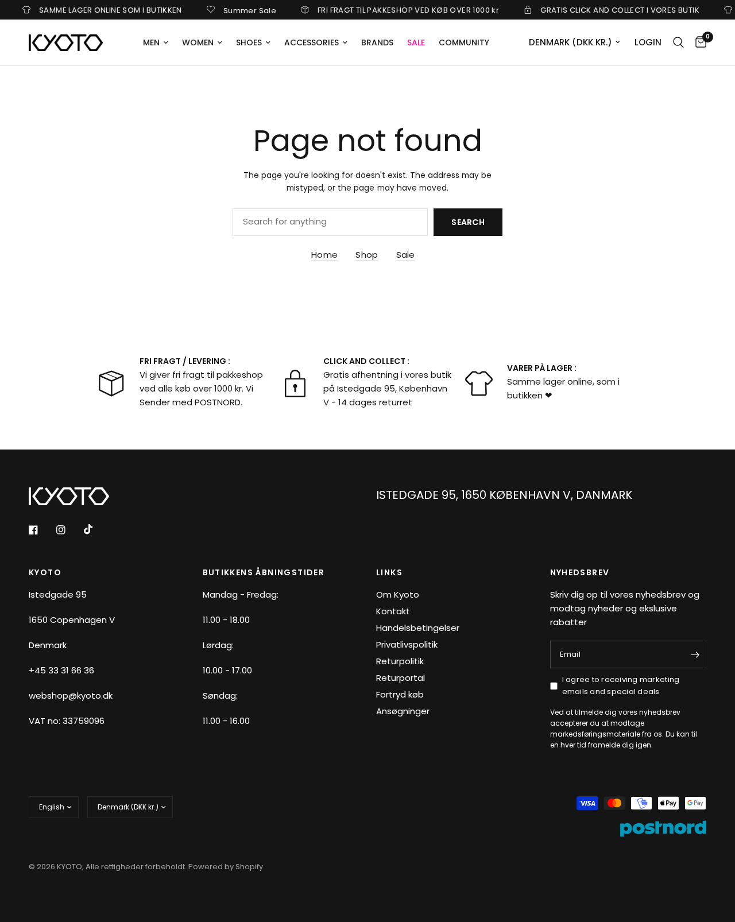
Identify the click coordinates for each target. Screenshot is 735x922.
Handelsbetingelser (417, 628)
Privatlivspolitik (407, 644)
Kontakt (393, 611)
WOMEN (198, 42)
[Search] (678, 42)
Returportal (400, 678)
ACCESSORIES (311, 42)
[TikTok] (96, 529)
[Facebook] (41, 530)
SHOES (249, 42)
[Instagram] (69, 530)
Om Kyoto (397, 594)
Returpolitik (400, 661)
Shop (366, 254)
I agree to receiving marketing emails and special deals (621, 685)
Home (324, 254)
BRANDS (377, 42)
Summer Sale (239, 9)
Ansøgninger (403, 711)
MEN (151, 42)
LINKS (389, 572)
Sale (405, 254)
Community (464, 42)
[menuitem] (155, 42)
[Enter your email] (694, 654)
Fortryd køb (400, 694)
